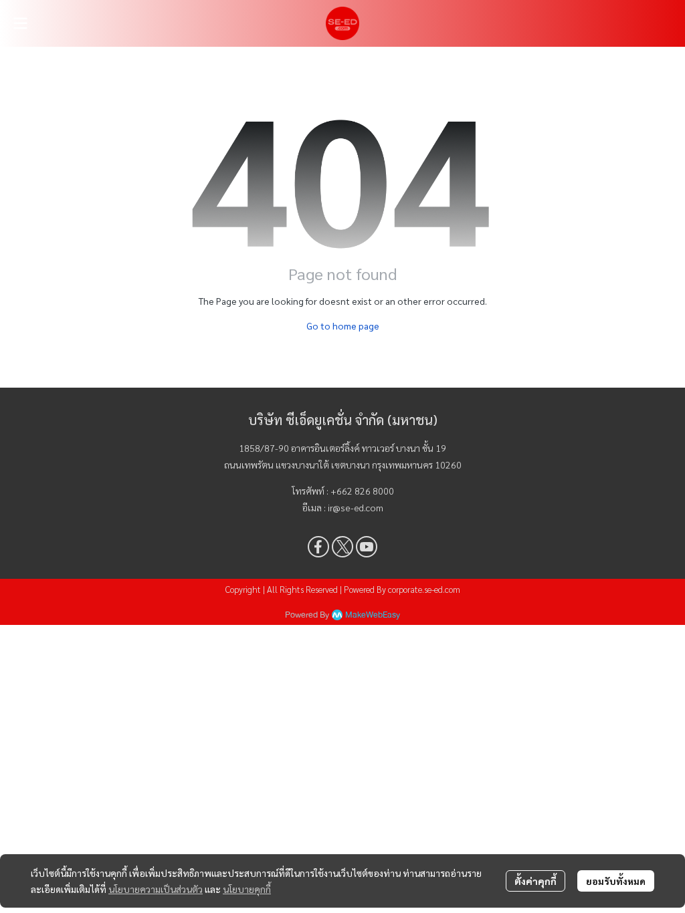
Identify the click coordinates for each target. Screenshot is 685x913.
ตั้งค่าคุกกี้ (535, 881)
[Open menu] (20, 23)
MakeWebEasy (372, 615)
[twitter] (342, 546)
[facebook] (318, 546)
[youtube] (366, 546)
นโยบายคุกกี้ (247, 889)
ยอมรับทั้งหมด (616, 881)
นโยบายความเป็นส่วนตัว (155, 889)
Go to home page (342, 325)
